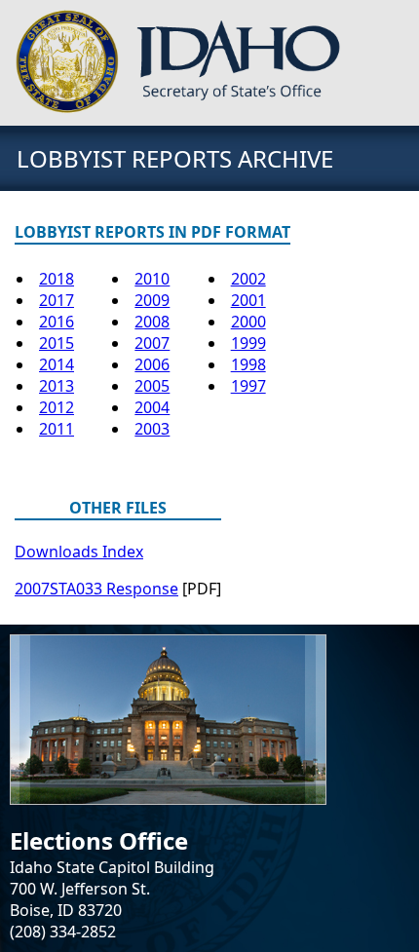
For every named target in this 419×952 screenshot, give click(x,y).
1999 (248, 343)
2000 (248, 321)
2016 (56, 321)
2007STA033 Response (96, 588)
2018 (56, 278)
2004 (152, 407)
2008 (152, 321)
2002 (248, 278)
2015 (56, 343)
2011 (56, 428)
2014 (56, 364)
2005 (152, 386)
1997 (248, 386)
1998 (248, 364)
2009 (152, 300)
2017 (56, 300)
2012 (56, 407)
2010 (152, 278)
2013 (56, 386)
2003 (152, 428)
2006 (152, 364)
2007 (152, 343)
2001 (248, 300)
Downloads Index (79, 551)
